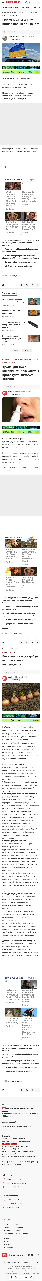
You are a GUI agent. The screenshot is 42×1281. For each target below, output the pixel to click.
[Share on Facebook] (11, 1277)
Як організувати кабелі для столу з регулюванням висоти (13, 324)
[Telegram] (38, 1254)
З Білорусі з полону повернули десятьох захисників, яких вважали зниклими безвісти (20, 242)
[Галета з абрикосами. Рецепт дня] (34, 313)
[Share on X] (16, 1277)
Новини (14, 15)
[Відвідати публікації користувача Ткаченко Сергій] (4, 38)
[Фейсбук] (26, 1254)
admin (10, 391)
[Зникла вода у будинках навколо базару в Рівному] (34, 301)
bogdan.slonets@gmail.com (12, 1149)
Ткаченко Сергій (13, 36)
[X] (29, 1254)
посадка (12, 1081)
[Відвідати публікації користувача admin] (4, 393)
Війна (6, 15)
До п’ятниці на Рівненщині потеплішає (21, 262)
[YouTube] (32, 1254)
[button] (4, 2)
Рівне (18, 276)
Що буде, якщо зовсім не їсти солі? (19, 266)
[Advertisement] (21, 124)
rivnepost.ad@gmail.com (28, 1156)
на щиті (12, 276)
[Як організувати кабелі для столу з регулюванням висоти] (34, 324)
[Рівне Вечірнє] (15, 2)
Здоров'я (7, 362)
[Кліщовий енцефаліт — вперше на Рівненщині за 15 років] (34, 338)
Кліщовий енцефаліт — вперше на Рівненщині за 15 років (12, 338)
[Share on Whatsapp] (21, 1277)
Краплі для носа (15, 633)
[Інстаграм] (35, 1254)
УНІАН (23, 759)
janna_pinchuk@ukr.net (10, 1154)
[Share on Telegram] (25, 1277)
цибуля (19, 1081)
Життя (6, 652)
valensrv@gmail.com (9, 1143)
